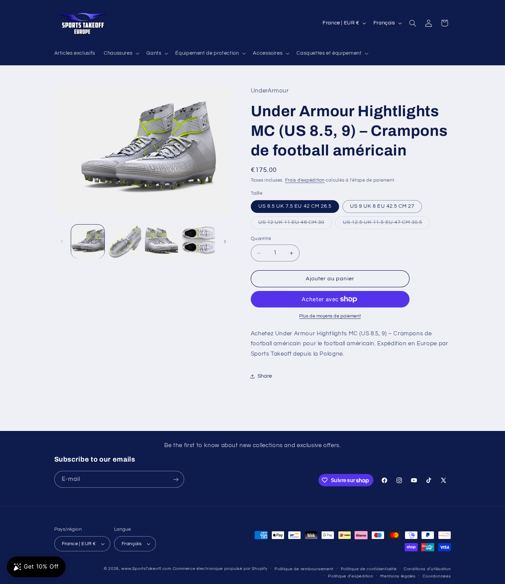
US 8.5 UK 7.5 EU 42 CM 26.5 (295, 206)
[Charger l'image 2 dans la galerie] (124, 241)
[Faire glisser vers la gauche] (61, 241)
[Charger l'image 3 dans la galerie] (161, 241)
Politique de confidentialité (369, 569)
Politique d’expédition (350, 576)
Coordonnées (437, 576)
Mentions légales (398, 576)
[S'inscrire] (175, 479)
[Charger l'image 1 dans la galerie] (87, 241)
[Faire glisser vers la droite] (225, 241)
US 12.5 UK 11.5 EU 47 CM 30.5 (386, 224)
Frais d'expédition (305, 180)
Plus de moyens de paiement (330, 316)
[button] (120, 53)
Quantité (261, 238)
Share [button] (265, 376)
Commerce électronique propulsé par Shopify (220, 569)
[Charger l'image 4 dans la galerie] (198, 241)
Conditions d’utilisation (427, 569)
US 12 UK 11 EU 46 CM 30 (295, 224)
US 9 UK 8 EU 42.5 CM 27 (382, 206)
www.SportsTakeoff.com (146, 569)
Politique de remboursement (304, 569)
